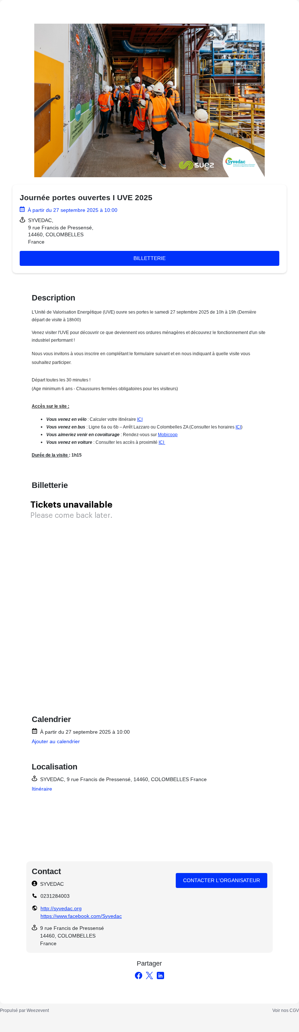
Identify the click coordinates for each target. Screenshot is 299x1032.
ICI (140, 419)
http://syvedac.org (61, 908)
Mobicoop (168, 434)
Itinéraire (42, 789)
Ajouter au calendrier (56, 741)
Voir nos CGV (285, 1010)
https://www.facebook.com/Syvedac (81, 916)
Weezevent (38, 1010)
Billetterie (149, 258)
